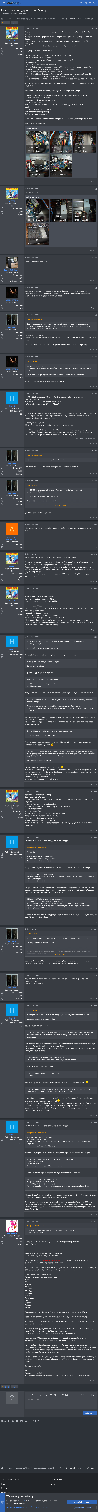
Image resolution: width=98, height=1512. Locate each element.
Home (3, 1484)
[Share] (92, 28)
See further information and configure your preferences (27, 1507)
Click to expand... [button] (61, 506)
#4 (96, 288)
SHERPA (6, 13)
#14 (95, 791)
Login (53, 1484)
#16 (95, 929)
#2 (96, 189)
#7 (96, 394)
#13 (95, 637)
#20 (95, 1221)
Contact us (5, 1492)
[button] (3, 3)
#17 (95, 975)
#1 (96, 28)
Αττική (20, 1245)
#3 (96, 258)
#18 (95, 1006)
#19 (95, 1122)
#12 (95, 589)
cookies (23, 1501)
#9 (96, 481)
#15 (95, 837)
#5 (96, 315)
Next (13, 23)
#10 (95, 525)
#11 (95, 554)
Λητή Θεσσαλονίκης (15, 281)
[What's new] (90, 3)
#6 (96, 357)
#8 (96, 451)
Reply (95, 182)
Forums (4, 1488)
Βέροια (20, 54)
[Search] (94, 3)
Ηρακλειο (19, 338)
